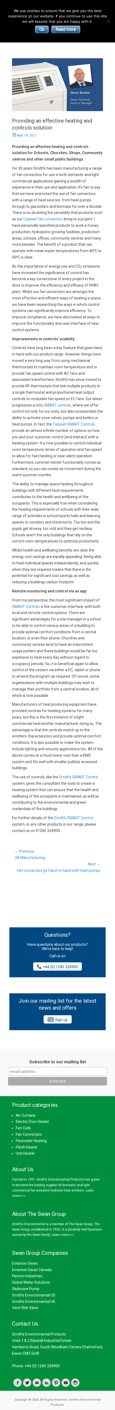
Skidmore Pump (25, 1289)
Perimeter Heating (31, 1141)
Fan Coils (23, 1128)
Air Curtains (26, 1115)
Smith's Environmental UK (33, 1301)
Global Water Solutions (31, 1282)
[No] (108, 21)
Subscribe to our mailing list (57, 1062)
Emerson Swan (25, 1263)
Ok (41, 29)
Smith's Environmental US (33, 1295)
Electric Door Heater (32, 1121)
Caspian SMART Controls (74, 424)
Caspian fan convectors (43, 219)
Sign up (61, 1020)
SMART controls (57, 405)
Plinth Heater (27, 1147)
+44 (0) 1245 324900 (60, 967)
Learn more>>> (63, 1235)
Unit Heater (25, 1153)
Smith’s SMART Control (78, 777)
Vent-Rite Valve (25, 1308)
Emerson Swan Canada (32, 1270)
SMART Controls (26, 606)
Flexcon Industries (27, 1276)
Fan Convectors (29, 1134)
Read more (66, 29)
